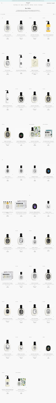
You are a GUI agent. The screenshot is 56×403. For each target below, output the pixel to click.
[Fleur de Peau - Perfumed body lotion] (21, 60)
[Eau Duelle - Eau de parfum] (48, 238)
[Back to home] (28, 3)
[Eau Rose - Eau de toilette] (48, 309)
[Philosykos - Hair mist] (48, 202)
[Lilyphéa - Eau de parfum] (34, 60)
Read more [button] (38, 11)
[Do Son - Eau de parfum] (21, 309)
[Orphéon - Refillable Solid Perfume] (48, 167)
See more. (43, 0)
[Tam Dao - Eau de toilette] (34, 273)
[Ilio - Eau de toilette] (7, 60)
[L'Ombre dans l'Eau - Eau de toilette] (7, 309)
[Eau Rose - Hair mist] (34, 238)
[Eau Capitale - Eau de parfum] (7, 238)
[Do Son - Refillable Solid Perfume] (48, 344)
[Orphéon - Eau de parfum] (7, 131)
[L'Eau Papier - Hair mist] (34, 167)
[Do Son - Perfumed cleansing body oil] (48, 25)
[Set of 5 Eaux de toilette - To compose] (7, 273)
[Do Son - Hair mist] (48, 60)
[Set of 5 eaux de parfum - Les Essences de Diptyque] (7, 202)
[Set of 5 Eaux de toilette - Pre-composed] (21, 202)
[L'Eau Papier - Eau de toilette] (21, 238)
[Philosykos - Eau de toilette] (7, 344)
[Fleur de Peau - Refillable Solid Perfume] (34, 202)
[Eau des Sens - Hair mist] (21, 273)
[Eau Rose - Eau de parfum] (48, 96)
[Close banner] (55, 0)
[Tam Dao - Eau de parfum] (48, 273)
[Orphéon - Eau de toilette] (7, 25)
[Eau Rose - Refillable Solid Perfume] (21, 131)
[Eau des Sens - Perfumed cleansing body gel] (7, 380)
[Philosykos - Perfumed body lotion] (7, 96)
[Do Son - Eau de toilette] (34, 309)
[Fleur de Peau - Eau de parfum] (34, 25)
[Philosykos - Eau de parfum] (21, 96)
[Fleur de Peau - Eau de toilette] (21, 25)
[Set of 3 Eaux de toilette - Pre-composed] (48, 131)
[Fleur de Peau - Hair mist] (21, 167)
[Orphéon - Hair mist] (7, 167)
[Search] (1, 3)
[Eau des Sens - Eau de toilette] (34, 96)
